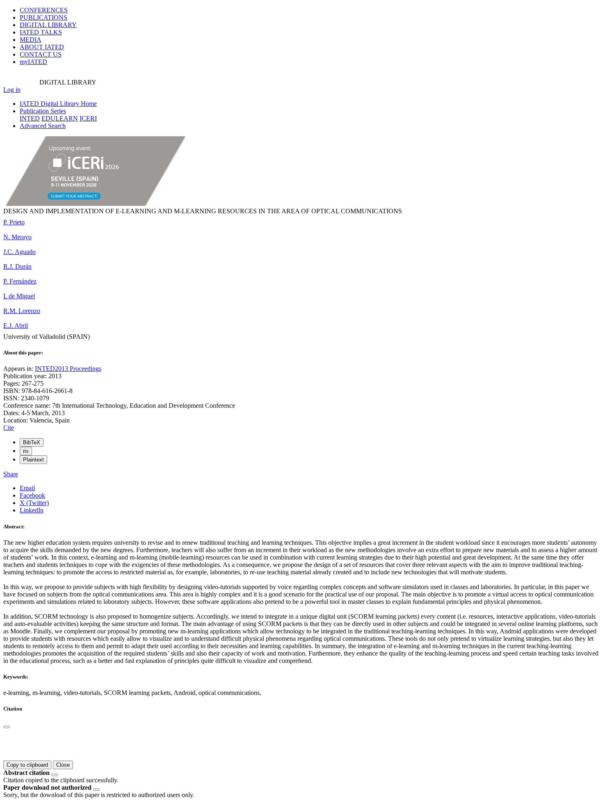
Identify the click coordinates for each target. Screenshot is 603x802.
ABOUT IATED (42, 46)
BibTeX (31, 442)
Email (27, 487)
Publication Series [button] (43, 110)
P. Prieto (14, 222)
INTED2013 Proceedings (68, 368)
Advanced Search (43, 125)
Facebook (32, 495)
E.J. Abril (15, 325)
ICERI (88, 118)
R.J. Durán (17, 266)
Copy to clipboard (27, 765)
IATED (41, 32)
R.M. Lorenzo (21, 310)
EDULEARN (59, 118)
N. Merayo (17, 236)
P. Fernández (20, 281)
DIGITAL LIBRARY (48, 24)
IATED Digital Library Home (58, 103)
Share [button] (10, 474)
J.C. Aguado (19, 251)
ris (26, 451)
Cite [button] (8, 427)
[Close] (6, 727)
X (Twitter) (34, 502)
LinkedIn (31, 510)
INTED (30, 118)
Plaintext (33, 460)
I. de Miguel (19, 295)
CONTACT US (41, 54)
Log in (12, 89)
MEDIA (30, 39)
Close (63, 765)
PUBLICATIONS (43, 17)
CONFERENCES (44, 10)
